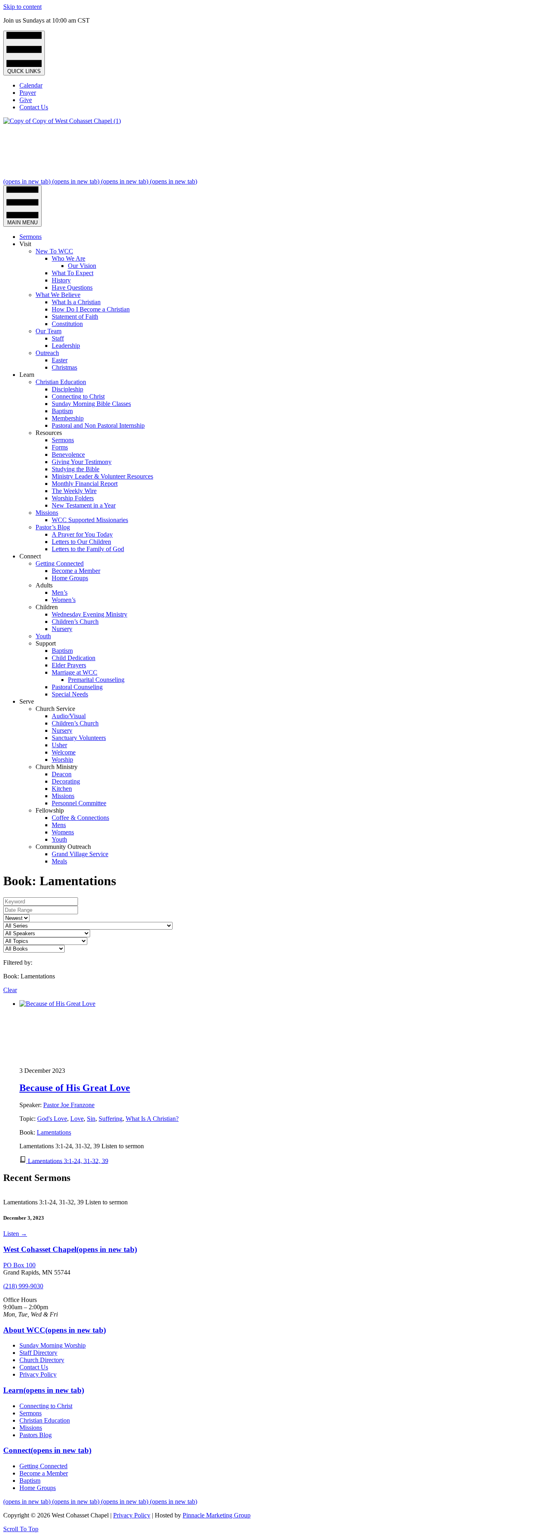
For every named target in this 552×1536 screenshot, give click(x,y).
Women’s (64, 599)
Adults (44, 585)
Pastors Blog (35, 1435)
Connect (30, 556)
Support (46, 643)
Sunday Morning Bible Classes (91, 403)
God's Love (52, 1118)
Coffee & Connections (80, 817)
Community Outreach (63, 846)
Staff (58, 338)
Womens (63, 832)
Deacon (62, 774)
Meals (59, 861)
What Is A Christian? (152, 1118)
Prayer (27, 92)
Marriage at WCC (74, 672)
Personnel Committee (79, 803)
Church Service (55, 708)
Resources (49, 432)
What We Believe (58, 294)
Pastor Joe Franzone (69, 1104)
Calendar (30, 85)
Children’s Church (75, 621)
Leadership (66, 345)
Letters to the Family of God (88, 548)
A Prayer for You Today (82, 534)
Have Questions (72, 287)
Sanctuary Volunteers (79, 737)
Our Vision (82, 265)
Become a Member (76, 570)
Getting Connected (60, 563)
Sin (91, 1118)
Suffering (110, 1118)
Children (47, 607)
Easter (59, 360)
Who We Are (68, 258)
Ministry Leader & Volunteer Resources (102, 476)
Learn (26, 374)
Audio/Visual (69, 716)
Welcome (64, 752)
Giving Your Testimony (82, 461)
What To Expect (72, 273)
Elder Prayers (69, 665)
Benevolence (68, 454)
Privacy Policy (38, 1374)
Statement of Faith (75, 316)
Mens (59, 824)
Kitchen (62, 788)
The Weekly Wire (74, 490)
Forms (60, 447)
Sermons (30, 236)
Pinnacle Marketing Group (217, 1515)
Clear (10, 989)
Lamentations (54, 1132)
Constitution (67, 323)
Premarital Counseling (96, 679)
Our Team (48, 331)
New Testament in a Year (84, 505)
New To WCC (54, 251)
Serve (26, 701)
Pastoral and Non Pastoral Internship (98, 425)
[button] (20, 1529)
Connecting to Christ (78, 396)
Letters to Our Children (81, 541)
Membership (68, 418)
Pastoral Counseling (77, 686)
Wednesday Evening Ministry (89, 614)
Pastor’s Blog (53, 527)
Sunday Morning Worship (52, 1345)
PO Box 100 (19, 1265)
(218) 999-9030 (23, 1286)
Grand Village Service (80, 854)
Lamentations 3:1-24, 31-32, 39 (68, 1160)
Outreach (47, 352)
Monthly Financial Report (85, 483)
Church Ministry (57, 766)
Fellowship (50, 810)
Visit (25, 243)
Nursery (62, 628)
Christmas (64, 367)
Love (77, 1118)
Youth (43, 636)
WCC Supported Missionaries (90, 519)
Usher (59, 745)
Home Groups (70, 578)
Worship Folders (73, 498)
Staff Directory (38, 1352)
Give (25, 99)
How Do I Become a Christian (91, 309)
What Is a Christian (76, 302)
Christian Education (61, 381)
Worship (62, 759)
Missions (47, 512)
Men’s (59, 592)
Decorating (66, 781)
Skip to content (22, 6)
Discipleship (67, 389)
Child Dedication (73, 657)
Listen (15, 1233)
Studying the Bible (75, 469)
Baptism (62, 411)
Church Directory (41, 1359)
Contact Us (33, 107)
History (61, 280)
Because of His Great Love (74, 1088)
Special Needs (70, 694)
